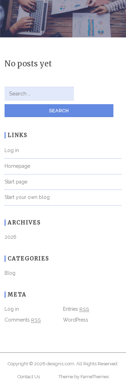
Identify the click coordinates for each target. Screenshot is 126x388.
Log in (12, 150)
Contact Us (29, 376)
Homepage (17, 166)
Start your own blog (27, 197)
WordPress (75, 320)
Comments (23, 320)
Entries (76, 309)
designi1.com (60, 363)
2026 (10, 237)
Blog (10, 273)
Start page (16, 182)
